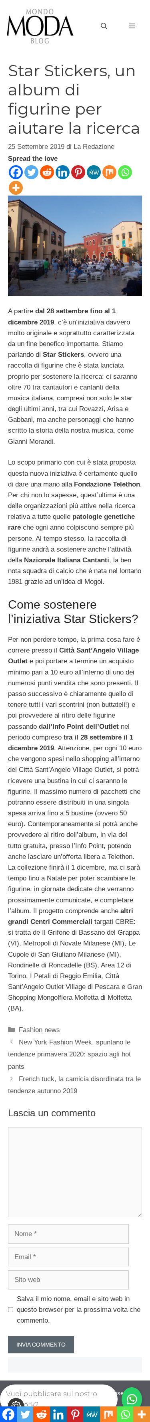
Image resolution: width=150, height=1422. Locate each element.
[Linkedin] (63, 172)
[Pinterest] (78, 172)
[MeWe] (94, 172)
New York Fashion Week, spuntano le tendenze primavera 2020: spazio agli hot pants (69, 1054)
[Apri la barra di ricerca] (104, 26)
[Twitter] (31, 172)
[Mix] (109, 172)
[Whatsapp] (125, 172)
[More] (16, 188)
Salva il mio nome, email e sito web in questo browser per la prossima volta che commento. (78, 1309)
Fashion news (39, 1030)
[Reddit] (47, 172)
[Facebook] (16, 172)
